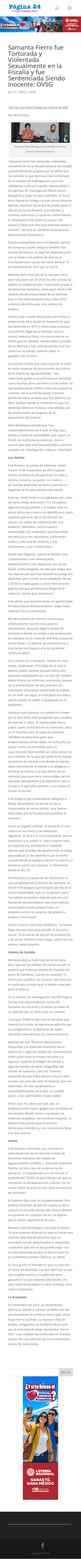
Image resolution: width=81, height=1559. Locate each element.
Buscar (66, 1372)
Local (32, 92)
